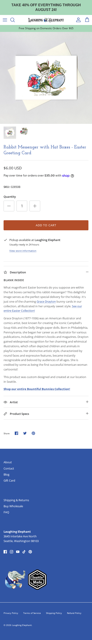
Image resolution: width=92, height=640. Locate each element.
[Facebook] (5, 547)
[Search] (15, 16)
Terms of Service (32, 608)
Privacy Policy (11, 608)
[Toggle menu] (5, 16)
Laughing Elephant (22, 620)
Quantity (10, 192)
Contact (9, 464)
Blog (6, 470)
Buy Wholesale (13, 502)
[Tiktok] (24, 547)
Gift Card (9, 476)
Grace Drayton (46, 297)
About (8, 458)
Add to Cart (46, 221)
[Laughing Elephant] (46, 15)
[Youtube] (17, 547)
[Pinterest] (30, 547)
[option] (46, 73)
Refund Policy (74, 608)
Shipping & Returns (16, 496)
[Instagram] (11, 547)
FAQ (6, 508)
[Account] (77, 16)
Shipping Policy (54, 608)
